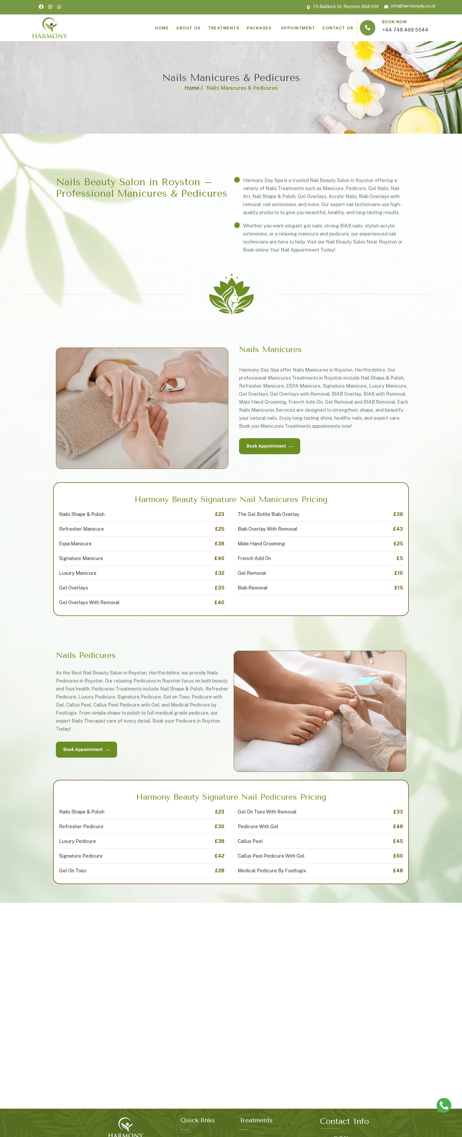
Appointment (297, 28)
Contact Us (337, 28)
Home (191, 88)
